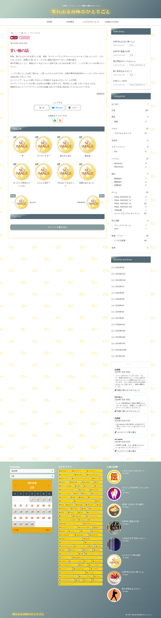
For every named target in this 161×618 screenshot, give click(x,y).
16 (38, 511)
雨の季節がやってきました (124, 61)
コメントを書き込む (57, 227)
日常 (15, 38)
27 (21, 524)
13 (21, 511)
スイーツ (25, 38)
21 (26, 518)
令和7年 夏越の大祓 (121, 51)
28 (26, 524)
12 (15, 511)
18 (49, 511)
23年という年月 (120, 81)
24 (43, 518)
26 (15, 524)
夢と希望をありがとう (122, 71)
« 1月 (16, 530)
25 (49, 518)
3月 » (48, 530)
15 (32, 511)
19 (15, 518)
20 (21, 518)
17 (44, 511)
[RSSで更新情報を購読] (60, 120)
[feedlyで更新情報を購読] (54, 120)
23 (38, 518)
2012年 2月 (32, 485)
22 (32, 518)
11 (49, 505)
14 (26, 511)
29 (32, 524)
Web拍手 (100, 94)
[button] (73, 107)
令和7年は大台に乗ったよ (124, 41)
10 (43, 505)
